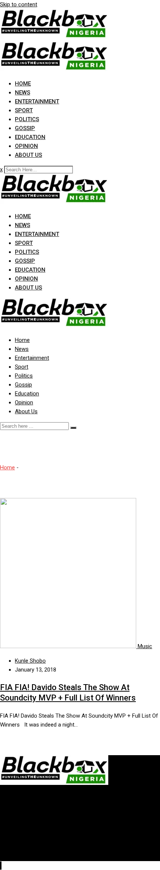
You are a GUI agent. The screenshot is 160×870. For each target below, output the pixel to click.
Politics (27, 119)
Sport (24, 110)
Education (30, 137)
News (22, 92)
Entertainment (37, 101)
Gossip (25, 128)
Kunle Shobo (30, 660)
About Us (28, 155)
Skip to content (18, 4)
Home (23, 83)
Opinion (26, 146)
